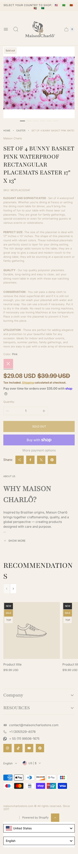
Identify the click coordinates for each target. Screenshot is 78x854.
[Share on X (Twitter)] (41, 460)
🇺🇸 (57, 5)
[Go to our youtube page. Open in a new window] (29, 748)
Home (6, 130)
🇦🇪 (36, 8)
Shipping (28, 382)
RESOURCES (16, 708)
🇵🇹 (71, 5)
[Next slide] (13, 589)
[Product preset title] (31, 630)
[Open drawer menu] (5, 29)
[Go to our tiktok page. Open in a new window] (18, 748)
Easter (20, 130)
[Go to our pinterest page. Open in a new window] (40, 748)
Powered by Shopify (35, 817)
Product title (12, 664)
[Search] (15, 29)
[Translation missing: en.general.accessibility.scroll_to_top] (55, 817)
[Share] (19, 460)
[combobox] (39, 828)
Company (13, 695)
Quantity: (9, 401)
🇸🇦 (43, 8)
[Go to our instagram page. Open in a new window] (7, 748)
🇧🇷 (64, 5)
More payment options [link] (39, 450)
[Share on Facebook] (30, 460)
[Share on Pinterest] (52, 460)
